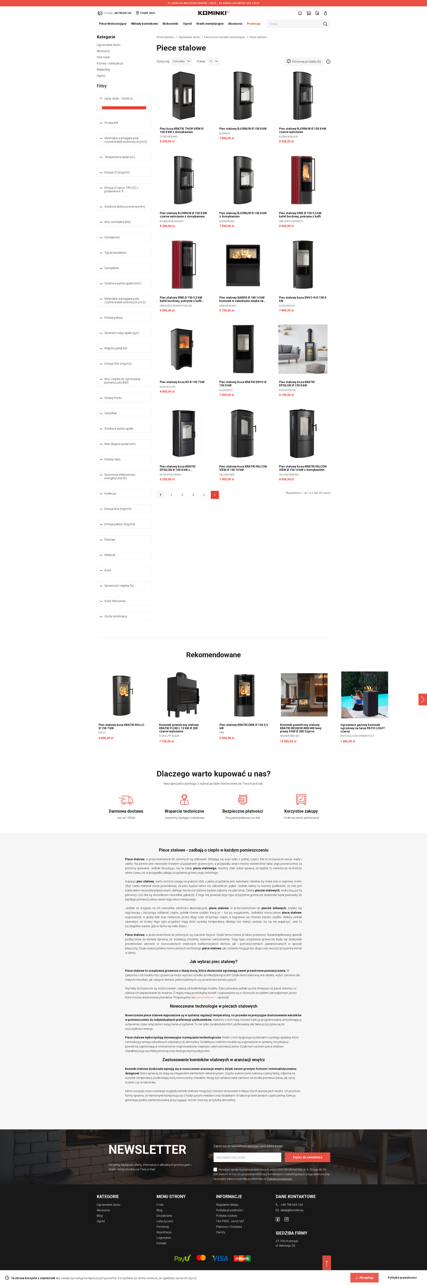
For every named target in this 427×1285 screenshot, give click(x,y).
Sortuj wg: (163, 61)
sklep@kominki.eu (292, 1210)
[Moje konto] (325, 13)
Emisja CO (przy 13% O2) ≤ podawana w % (121, 189)
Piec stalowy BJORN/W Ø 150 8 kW (243, 128)
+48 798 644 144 (292, 1204)
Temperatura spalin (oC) (119, 157)
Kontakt (161, 1243)
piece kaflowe (205, 997)
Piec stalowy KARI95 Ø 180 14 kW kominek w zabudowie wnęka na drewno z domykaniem (242, 299)
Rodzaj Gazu (112, 459)
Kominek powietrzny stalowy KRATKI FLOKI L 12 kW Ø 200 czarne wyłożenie (179, 728)
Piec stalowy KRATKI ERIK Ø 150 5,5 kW (244, 726)
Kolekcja (110, 493)
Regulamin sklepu (227, 1204)
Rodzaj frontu (113, 398)
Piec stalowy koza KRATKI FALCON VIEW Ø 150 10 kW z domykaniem (303, 468)
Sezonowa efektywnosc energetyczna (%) (120, 476)
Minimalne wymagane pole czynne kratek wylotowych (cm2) (125, 139)
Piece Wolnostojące (112, 23)
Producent (111, 123)
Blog (100, 1215)
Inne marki (103, 57)
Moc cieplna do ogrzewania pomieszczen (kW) (122, 380)
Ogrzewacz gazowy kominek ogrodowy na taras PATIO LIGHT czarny (362, 728)
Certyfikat (110, 413)
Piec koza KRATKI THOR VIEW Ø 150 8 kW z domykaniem (181, 130)
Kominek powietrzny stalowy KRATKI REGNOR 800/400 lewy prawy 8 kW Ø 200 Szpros (300, 728)
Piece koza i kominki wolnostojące (224, 37)
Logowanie (163, 1237)
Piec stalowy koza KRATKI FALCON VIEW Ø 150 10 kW (243, 468)
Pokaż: (201, 61)
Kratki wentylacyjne (210, 23)
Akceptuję (366, 1277)
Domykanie (111, 268)
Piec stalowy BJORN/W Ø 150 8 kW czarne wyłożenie (302, 130)
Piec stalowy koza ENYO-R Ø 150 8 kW (302, 299)
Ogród (187, 23)
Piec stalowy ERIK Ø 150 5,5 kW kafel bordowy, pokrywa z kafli (300, 214)
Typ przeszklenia (115, 252)
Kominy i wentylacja (110, 63)
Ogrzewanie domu (108, 45)
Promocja (253, 23)
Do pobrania (164, 1215)
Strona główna (165, 37)
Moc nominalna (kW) (117, 222)
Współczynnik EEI (115, 348)
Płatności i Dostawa (229, 1226)
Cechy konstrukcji (115, 616)
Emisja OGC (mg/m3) (118, 363)
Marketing (103, 69)
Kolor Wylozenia (114, 601)
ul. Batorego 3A (285, 1245)
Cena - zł (118, 98)
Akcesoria (235, 23)
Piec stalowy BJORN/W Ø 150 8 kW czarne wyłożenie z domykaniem (183, 214)
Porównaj (162, 1226)
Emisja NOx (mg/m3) (117, 509)
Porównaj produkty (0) (306, 61)
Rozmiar (109, 539)
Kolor (107, 570)
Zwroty (220, 1232)
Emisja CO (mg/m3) (117, 172)
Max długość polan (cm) (119, 444)
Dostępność (112, 237)
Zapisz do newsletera (307, 1157)
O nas (160, 1204)
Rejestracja (163, 1232)
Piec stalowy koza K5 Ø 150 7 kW (182, 382)
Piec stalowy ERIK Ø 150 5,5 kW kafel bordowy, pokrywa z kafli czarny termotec (181, 299)
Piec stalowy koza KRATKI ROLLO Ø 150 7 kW (121, 726)
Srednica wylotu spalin (118, 428)
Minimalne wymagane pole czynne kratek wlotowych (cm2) (125, 300)
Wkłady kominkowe (144, 23)
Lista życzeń (164, 1221)
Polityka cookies (226, 1215)
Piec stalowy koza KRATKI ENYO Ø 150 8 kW (242, 383)
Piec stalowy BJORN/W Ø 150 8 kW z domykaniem (243, 214)
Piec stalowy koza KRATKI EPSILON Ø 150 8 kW (297, 383)
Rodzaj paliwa (113, 317)
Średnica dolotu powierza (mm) (124, 206)
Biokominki (170, 23)
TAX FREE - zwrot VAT (230, 1221)
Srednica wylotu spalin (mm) (122, 283)
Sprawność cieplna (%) (119, 585)
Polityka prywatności (402, 1277)
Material (109, 555)
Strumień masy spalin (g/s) (121, 333)
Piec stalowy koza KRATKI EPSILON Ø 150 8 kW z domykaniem (177, 468)
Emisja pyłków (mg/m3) (119, 524)
